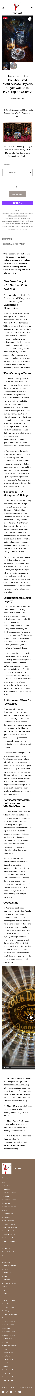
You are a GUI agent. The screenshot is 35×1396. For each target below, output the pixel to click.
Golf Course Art (8, 1332)
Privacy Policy (26, 1387)
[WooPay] (17, 203)
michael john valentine (13, 224)
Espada (15, 221)
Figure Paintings (9, 1266)
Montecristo (25, 224)
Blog (3, 1290)
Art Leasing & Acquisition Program (7, 1363)
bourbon (23, 218)
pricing (7, 165)
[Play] (4, 1068)
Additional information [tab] (13, 244)
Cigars (10, 221)
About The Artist (9, 1193)
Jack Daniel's (26, 221)
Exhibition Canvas (9, 1314)
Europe (4, 1276)
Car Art (5, 1269)
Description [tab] (7, 239)
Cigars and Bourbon (10, 1207)
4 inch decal (29, 213)
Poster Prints (22, 216)
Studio (4, 1210)
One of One (6, 1203)
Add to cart (17, 194)
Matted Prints (12, 216)
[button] (30, 19)
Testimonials (7, 1318)
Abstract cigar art (14, 218)
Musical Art (6, 1273)
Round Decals (7, 1304)
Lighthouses (6, 1328)
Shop (3, 1182)
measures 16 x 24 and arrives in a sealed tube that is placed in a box (17, 1124)
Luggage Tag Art (8, 1335)
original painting (14, 226)
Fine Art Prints (8, 1300)
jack (19, 221)
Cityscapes (6, 1279)
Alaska (4, 1293)
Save (6, 18)
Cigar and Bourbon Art (17, 213)
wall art (24, 229)
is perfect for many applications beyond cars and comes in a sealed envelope (15, 1142)
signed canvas (16, 229)
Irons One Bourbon (9, 1227)
